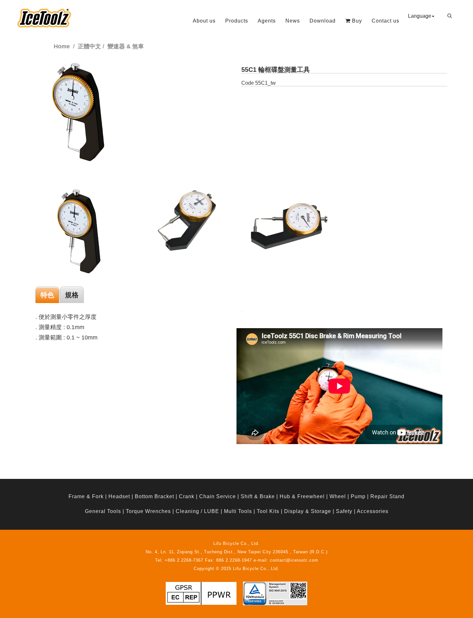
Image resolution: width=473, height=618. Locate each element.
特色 (47, 295)
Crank (186, 496)
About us (204, 21)
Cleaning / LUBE (197, 511)
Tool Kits (268, 511)
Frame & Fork (86, 496)
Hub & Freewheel (302, 496)
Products (236, 21)
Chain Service (217, 496)
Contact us (385, 21)
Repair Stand (387, 496)
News (292, 21)
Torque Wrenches (148, 511)
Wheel (337, 496)
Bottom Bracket (154, 496)
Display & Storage (307, 511)
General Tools (103, 511)
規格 (72, 295)
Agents (267, 21)
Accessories (372, 511)
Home (62, 46)
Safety (344, 511)
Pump (358, 496)
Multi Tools (238, 511)
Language (419, 16)
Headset (119, 496)
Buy (356, 21)
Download (323, 21)
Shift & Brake (258, 496)
